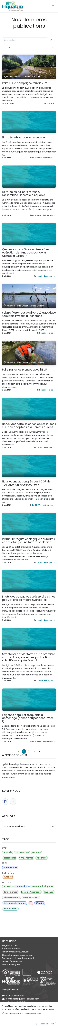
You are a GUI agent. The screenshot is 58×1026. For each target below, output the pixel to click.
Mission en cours (12, 897)
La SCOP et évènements (43, 158)
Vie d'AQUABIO (10, 908)
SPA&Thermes (26, 858)
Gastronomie (22, 852)
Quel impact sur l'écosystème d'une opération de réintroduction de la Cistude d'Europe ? (25, 253)
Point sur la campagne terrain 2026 (25, 83)
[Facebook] (5, 801)
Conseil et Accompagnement (18, 954)
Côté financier (11, 892)
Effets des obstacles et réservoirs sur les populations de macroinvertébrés (28, 598)
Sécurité (40, 903)
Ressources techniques (15, 903)
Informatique (10, 867)
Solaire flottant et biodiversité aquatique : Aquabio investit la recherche (29, 314)
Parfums (36, 852)
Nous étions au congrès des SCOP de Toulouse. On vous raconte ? (26, 483)
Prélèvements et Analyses (16, 951)
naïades (27, 897)
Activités (8, 852)
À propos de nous (11, 948)
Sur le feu (8, 877)
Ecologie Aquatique (31, 892)
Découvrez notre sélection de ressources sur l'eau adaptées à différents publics (29, 426)
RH (30, 903)
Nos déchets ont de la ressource (23, 137)
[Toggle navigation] (53, 6)
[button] (29, 47)
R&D (37, 897)
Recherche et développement (18, 958)
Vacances (41, 858)
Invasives (48, 892)
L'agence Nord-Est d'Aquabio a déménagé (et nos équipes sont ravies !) (27, 718)
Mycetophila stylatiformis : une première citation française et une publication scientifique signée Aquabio (28, 657)
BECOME (7, 886)
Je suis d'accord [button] (46, 1023)
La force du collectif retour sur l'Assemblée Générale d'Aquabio (23, 193)
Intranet (50, 103)
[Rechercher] (51, 40)
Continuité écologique (42, 886)
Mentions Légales (11, 964)
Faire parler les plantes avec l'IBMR (24, 369)
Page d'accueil (9, 945)
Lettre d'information (12, 961)
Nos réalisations (46, 333)
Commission (21, 886)
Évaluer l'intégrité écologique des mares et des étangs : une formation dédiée (28, 541)
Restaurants (10, 858)
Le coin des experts (45, 276)
